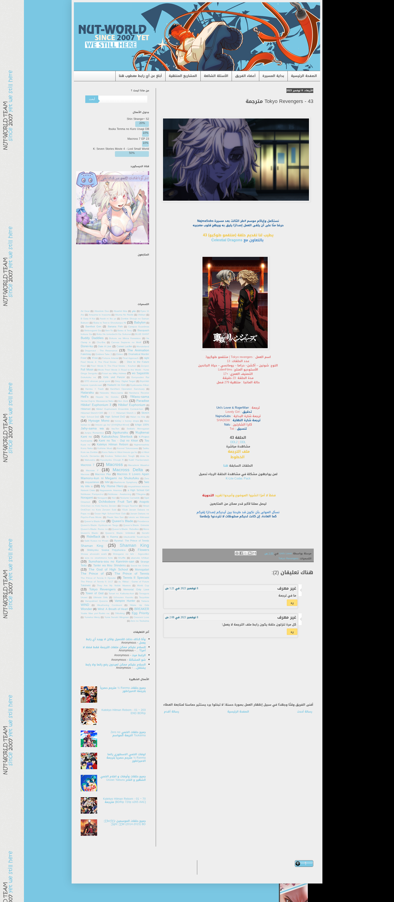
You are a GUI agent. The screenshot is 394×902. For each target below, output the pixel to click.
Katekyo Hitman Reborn (112, 444)
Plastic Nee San (115, 517)
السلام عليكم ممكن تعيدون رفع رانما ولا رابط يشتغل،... (116, 666)
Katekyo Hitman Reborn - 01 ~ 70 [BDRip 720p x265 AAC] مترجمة (124, 800)
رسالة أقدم (171, 711)
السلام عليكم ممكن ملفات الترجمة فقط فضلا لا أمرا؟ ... (114, 649)
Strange (144, 561)
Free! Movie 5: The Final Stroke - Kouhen (113, 366)
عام (134, 311)
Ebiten (119, 354)
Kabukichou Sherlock (117, 437)
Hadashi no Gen (116, 385)
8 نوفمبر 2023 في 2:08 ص (181, 617)
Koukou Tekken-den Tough (120, 456)
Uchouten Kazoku (123, 597)
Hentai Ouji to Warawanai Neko (97, 401)
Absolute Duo (101, 311)
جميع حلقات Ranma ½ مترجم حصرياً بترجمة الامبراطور (123, 689)
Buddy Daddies (92, 338)
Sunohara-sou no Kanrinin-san (111, 561)
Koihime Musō (104, 448)
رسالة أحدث (304, 711)
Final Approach (131, 358)
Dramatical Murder (138, 354)
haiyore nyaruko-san (91, 385)
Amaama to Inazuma (100, 315)
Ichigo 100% (142, 424)
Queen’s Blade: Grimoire (136, 525)
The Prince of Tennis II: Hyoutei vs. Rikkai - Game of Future (115, 580)
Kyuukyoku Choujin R (112, 460)
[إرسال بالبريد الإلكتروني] (254, 553)
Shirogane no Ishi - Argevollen (131, 554)
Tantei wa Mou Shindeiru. (109, 565)
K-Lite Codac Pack (238, 478)
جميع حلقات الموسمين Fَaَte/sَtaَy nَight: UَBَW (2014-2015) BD (125, 822)
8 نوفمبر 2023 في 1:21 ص (181, 588)
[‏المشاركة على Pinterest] (237, 553)
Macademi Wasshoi (138, 465)
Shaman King (134, 545)
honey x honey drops (127, 421)
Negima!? (141, 494)
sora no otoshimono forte (99, 558)
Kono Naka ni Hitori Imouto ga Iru (119, 452)
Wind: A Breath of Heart (113, 609)
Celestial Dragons (226, 240)
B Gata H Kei (88, 319)
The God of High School (108, 569)
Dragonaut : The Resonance (101, 351)
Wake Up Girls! (139, 605)
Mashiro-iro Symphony (125, 482)
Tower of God (94, 593)
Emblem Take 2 (104, 354)
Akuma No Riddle (124, 315)
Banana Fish (115, 326)
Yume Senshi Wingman (116, 617)
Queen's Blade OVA (94, 521)
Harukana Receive (139, 393)
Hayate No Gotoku (107, 397)
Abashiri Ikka (120, 311)
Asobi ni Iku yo (108, 319)
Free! (95, 358)
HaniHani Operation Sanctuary (127, 389)
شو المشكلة (137, 659)
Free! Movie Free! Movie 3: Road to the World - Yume (115, 368)
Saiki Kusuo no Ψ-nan (96, 541)
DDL (243, 442)
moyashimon (92, 482)
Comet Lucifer (124, 346)
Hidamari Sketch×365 (92, 413)
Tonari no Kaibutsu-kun (121, 594)
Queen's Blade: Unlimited (120, 533)
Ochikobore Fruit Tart (115, 502)
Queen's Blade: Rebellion (125, 529)
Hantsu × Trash (94, 389)
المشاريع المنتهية (183, 76)
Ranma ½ (112, 536)
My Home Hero (112, 486)
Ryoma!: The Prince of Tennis (131, 540)
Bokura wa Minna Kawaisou (125, 338)
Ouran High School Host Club (110, 514)
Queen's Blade (122, 521)
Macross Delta (128, 469)
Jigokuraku (120, 432)
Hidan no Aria (137, 417)
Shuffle (122, 558)
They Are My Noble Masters (113, 586)
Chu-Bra (101, 342)
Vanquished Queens (96, 601)
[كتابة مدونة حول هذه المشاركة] (250, 553)
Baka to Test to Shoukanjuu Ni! (109, 323)
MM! (107, 482)
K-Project (144, 436)
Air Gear (85, 311)
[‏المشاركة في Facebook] (241, 553)
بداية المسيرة (273, 76)
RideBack (93, 537)
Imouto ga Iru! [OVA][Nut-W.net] (112, 425)
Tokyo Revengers (288, 558)
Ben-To (109, 331)
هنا (225, 465)
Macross (114, 464)
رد (292, 603)
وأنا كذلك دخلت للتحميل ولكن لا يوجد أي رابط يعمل (116, 641)
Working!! (120, 613)
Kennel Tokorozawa (127, 448)
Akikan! (142, 315)
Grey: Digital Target (125, 381)
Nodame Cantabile (130, 498)
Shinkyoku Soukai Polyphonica (106, 550)
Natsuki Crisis (88, 490)
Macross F (92, 470)
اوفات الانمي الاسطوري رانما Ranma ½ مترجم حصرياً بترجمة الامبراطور (126, 757)
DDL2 (234, 442)
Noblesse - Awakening (120, 494)
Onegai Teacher (129, 506)
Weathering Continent (109, 605)
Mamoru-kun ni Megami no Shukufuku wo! (115, 480)
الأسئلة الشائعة (216, 76)
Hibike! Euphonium (132, 405)
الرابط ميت (139, 655)
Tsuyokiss (144, 597)
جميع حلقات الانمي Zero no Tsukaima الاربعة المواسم (128, 734)
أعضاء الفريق (245, 76)
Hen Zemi (123, 401)
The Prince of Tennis (131, 574)
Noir (114, 498)
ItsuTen (115, 429)
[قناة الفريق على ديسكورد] (112, 243)
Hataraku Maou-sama (111, 393)
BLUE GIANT (142, 334)
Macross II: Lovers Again (133, 474)
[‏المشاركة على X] (245, 553)
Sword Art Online (140, 566)
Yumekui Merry (92, 617)
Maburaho (90, 460)
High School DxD (115, 416)
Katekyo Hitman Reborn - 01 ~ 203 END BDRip (123, 711)
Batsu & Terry (124, 331)
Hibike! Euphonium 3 (96, 405)
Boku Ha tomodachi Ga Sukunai (113, 334)
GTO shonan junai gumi (97, 381)
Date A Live (104, 346)
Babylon (140, 322)
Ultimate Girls (100, 597)
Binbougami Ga (92, 331)
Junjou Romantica (94, 433)
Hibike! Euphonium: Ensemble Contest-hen (119, 409)
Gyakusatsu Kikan (139, 385)
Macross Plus (103, 474)
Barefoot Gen (93, 326)
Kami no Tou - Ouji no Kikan (118, 440)
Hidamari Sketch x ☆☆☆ (122, 413)
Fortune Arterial (110, 358)
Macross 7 (87, 465)
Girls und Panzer (114, 377)
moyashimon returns (138, 486)
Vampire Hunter (125, 600)
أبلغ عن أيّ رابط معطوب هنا (140, 76)
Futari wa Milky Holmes (114, 373)
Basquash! (143, 330)
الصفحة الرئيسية (304, 76)
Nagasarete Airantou (111, 490)
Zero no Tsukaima (139, 621)
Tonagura (144, 594)
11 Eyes (144, 311)
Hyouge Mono (99, 421)
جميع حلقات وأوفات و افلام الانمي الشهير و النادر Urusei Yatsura (123, 778)
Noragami (102, 498)
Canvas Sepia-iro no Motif (126, 342)
